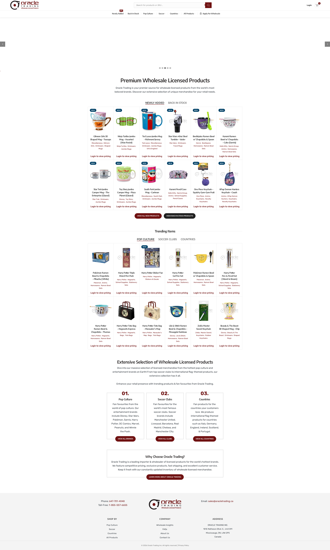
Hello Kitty (223, 146)
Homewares (198, 146)
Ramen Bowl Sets (229, 152)
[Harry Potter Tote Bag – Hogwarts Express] (126, 310)
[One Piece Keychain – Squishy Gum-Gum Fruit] (204, 174)
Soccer (112, 529)
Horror (198, 143)
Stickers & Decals (152, 279)
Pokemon (97, 283)
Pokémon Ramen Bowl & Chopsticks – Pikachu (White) (100, 275)
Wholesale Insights (164, 525)
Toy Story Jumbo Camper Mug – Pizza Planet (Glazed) (126, 192)
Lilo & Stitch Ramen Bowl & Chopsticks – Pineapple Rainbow (178, 328)
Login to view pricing (101, 156)
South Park (158, 196)
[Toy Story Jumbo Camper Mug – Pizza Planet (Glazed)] (126, 174)
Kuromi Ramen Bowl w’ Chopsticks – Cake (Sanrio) (229, 139)
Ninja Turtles (122, 146)
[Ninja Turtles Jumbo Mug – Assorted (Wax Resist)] (126, 121)
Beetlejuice (206, 143)
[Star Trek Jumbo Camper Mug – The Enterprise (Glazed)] (101, 174)
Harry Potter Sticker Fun (152, 272)
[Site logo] (24, 5)
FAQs (164, 529)
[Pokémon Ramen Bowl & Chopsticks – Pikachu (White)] (101, 257)
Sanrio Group (233, 146)
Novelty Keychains (229, 202)
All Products (112, 537)
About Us (165, 533)
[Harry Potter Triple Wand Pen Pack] (126, 257)
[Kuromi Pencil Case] (178, 174)
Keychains (200, 199)
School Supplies (181, 196)
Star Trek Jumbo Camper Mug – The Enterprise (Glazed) (101, 192)
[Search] (208, 5)
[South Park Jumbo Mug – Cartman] (152, 174)
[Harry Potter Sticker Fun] (152, 257)
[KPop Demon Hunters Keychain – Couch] (229, 174)
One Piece (200, 196)
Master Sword (206, 333)
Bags (122, 335)
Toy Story (129, 199)
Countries (112, 533)
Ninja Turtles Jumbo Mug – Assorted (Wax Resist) (126, 139)
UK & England (152, 149)
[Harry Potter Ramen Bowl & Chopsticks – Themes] (101, 310)
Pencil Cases (178, 198)
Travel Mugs (178, 146)
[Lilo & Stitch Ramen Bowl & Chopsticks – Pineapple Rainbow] (178, 310)
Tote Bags (129, 335)
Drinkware (99, 146)
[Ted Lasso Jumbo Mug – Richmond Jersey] (152, 121)
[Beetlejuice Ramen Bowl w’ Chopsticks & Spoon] (204, 121)
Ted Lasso (146, 143)
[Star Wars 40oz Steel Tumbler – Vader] (178, 121)
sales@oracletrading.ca (220, 501)
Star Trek (95, 199)
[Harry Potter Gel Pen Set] (178, 257)
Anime (224, 149)
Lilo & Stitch (180, 336)
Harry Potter (122, 280)
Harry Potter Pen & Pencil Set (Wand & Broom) (229, 275)
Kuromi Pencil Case (177, 189)
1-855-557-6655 (118, 505)
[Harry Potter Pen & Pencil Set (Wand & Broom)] (229, 257)
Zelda (197, 333)
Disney (122, 199)
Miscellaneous (97, 143)
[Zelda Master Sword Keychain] (204, 310)
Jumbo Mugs (126, 149)
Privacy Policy (183, 545)
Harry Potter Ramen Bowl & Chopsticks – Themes (100, 328)
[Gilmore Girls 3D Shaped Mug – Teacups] (101, 121)
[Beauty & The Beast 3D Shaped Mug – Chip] (229, 310)
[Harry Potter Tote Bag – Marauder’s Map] (152, 310)
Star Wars (173, 143)
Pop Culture (112, 525)
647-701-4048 (117, 501)
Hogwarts (131, 280)
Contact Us (165, 537)
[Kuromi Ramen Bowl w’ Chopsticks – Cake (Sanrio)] (229, 121)
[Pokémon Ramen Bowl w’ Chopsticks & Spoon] (204, 257)
